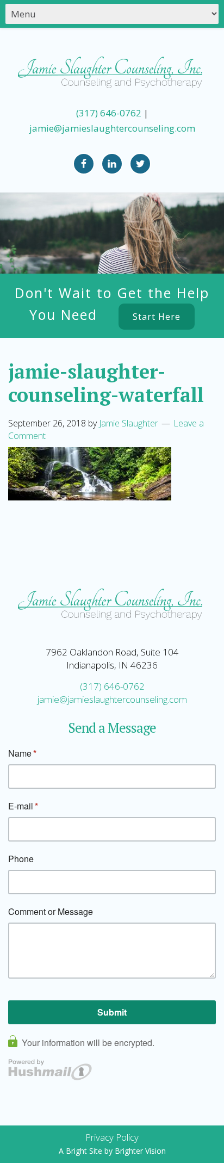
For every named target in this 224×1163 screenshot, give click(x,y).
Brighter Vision (140, 1151)
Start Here (157, 317)
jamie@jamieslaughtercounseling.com (112, 128)
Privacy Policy (112, 1137)
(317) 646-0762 (108, 113)
